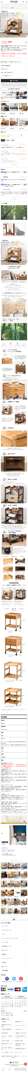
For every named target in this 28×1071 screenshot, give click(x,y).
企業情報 (3, 1056)
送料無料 (3, 53)
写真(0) (7, 140)
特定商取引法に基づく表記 (11, 1056)
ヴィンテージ (4, 56)
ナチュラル (11, 56)
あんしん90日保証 (11, 53)
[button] (1, 108)
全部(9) (2, 140)
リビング (19, 53)
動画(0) (12, 140)
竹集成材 (24, 53)
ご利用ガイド (14, 1057)
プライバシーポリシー (21, 1056)
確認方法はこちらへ (7, 769)
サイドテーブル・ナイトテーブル (14, 4)
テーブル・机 (3, 4)
